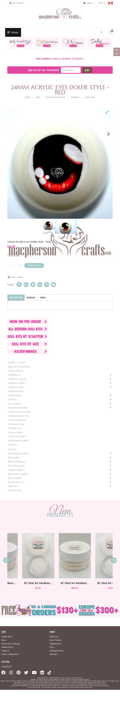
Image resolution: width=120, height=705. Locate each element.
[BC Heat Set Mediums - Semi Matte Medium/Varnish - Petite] (96, 556)
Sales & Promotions (16, 466)
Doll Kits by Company (17, 379)
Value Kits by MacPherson (19, 366)
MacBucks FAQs (56, 650)
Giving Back (6, 666)
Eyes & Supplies (14, 403)
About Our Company (10, 643)
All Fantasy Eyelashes (17, 436)
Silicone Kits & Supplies (18, 474)
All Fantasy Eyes (15, 428)
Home (27, 97)
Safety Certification (9, 654)
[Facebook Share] (19, 284)
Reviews (31, 297)
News (3, 640)
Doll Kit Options (15, 395)
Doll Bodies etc (14, 375)
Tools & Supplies (15, 478)
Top (116, 53)
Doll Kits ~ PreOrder (16, 362)
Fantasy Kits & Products (55, 97)
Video (43, 297)
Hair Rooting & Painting (18, 453)
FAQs (52, 647)
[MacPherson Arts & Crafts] (60, 17)
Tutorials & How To (16, 482)
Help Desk (54, 636)
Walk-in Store (7, 647)
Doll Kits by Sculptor (17, 383)
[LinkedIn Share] (39, 284)
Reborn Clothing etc (17, 461)
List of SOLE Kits (15, 490)
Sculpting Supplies (15, 470)
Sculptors (5, 650)
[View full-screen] (108, 112)
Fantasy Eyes (90, 97)
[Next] (108, 134)
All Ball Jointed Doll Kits (18, 440)
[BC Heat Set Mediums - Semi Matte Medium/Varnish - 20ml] (60, 555)
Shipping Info (55, 643)
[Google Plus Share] (26, 284)
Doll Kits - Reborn (15, 371)
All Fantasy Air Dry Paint (18, 416)
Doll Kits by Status (16, 387)
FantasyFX (75, 97)
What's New (13, 486)
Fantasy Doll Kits (15, 432)
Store (38, 97)
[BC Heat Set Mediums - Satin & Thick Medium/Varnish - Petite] (23, 556)
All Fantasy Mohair (16, 424)
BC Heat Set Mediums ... (23, 583)
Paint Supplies (14, 457)
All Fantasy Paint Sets (17, 420)
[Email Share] (53, 284)
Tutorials (53, 654)
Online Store (6, 636)
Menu (14, 32)
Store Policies (55, 640)
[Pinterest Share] (46, 284)
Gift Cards (12, 449)
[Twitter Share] (32, 284)
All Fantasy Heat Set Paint (19, 412)
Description (16, 297)
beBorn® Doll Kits (15, 391)
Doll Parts (12, 399)
